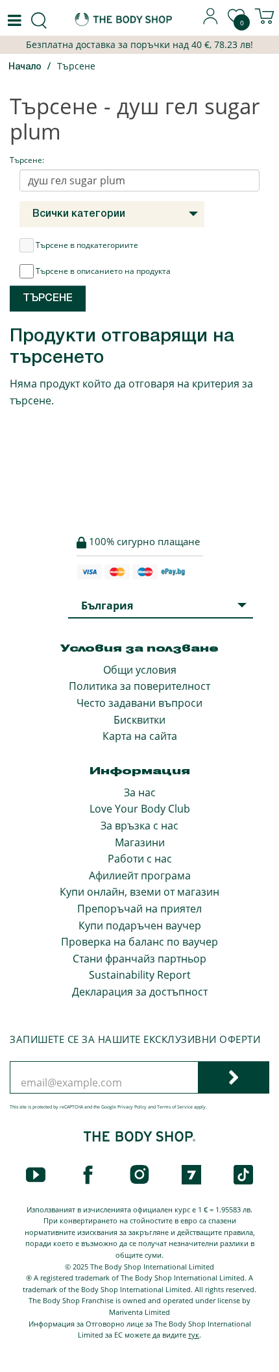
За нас (140, 792)
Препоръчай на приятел (139, 908)
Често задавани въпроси (139, 703)
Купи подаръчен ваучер (140, 925)
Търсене (76, 66)
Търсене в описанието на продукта (103, 270)
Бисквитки (139, 720)
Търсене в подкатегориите (87, 245)
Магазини (140, 842)
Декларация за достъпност (140, 992)
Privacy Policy (132, 1107)
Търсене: (27, 159)
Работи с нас (140, 858)
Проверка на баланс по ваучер (139, 942)
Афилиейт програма (140, 875)
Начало (25, 67)
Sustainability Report (140, 975)
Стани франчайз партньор (139, 958)
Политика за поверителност (139, 686)
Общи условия (139, 670)
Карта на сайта (140, 736)
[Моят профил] (210, 20)
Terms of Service (175, 1107)
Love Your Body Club (140, 809)
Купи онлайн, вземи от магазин (139, 892)
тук (193, 1335)
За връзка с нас (139, 825)
